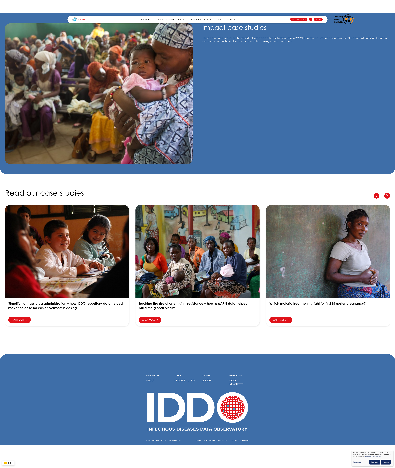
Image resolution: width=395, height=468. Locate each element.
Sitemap (233, 440)
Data (218, 19)
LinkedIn (207, 380)
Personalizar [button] (357, 462)
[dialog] (372, 458)
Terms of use (244, 440)
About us (146, 19)
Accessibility (223, 440)
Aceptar (386, 462)
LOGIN (318, 19)
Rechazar (374, 462)
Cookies (198, 440)
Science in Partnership (169, 19)
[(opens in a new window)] (344, 19)
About (150, 380)
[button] (376, 196)
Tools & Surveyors (199, 19)
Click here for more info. (373, 457)
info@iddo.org (184, 380)
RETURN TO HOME (299, 19)
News (230, 19)
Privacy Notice (209, 440)
